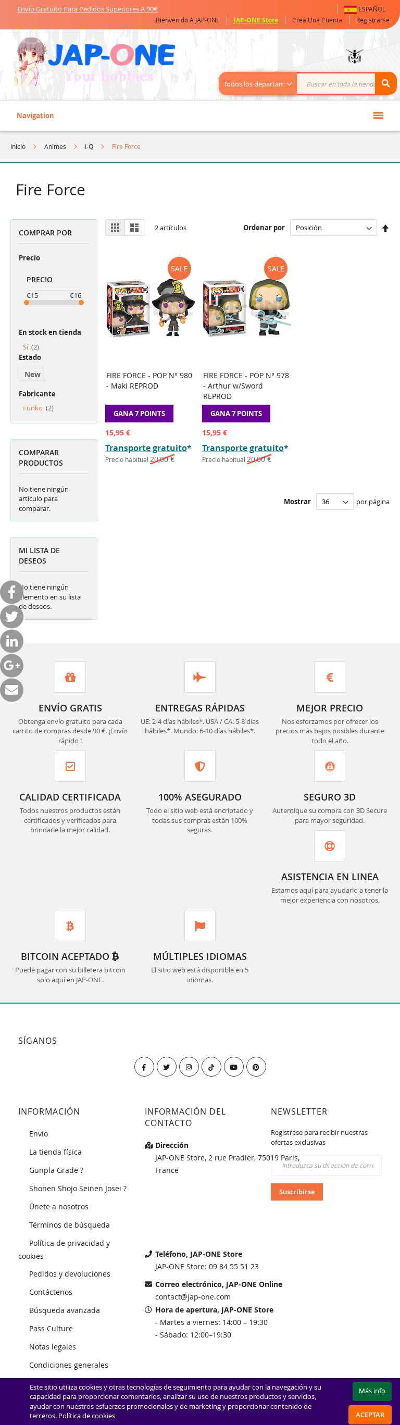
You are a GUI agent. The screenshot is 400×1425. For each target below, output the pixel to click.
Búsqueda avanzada (64, 1310)
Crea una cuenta (317, 20)
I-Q (89, 146)
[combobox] (313, 83)
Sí (31, 347)
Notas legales (52, 1347)
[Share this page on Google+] (11, 666)
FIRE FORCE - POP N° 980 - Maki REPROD (149, 380)
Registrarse (373, 20)
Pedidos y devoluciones (69, 1274)
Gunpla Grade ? (56, 1170)
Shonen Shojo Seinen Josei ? (78, 1188)
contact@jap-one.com (193, 1297)
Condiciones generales (68, 1365)
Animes (55, 146)
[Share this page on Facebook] (11, 592)
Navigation (35, 115)
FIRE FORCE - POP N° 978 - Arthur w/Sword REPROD (246, 385)
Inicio (18, 146)
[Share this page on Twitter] (11, 617)
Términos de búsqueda (69, 1225)
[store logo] (94, 63)
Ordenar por (264, 227)
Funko (38, 408)
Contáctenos (50, 1292)
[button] (367, 9)
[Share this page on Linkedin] (11, 641)
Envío (38, 1134)
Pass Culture (51, 1328)
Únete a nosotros (59, 1206)
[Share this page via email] (11, 690)
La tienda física (55, 1152)
